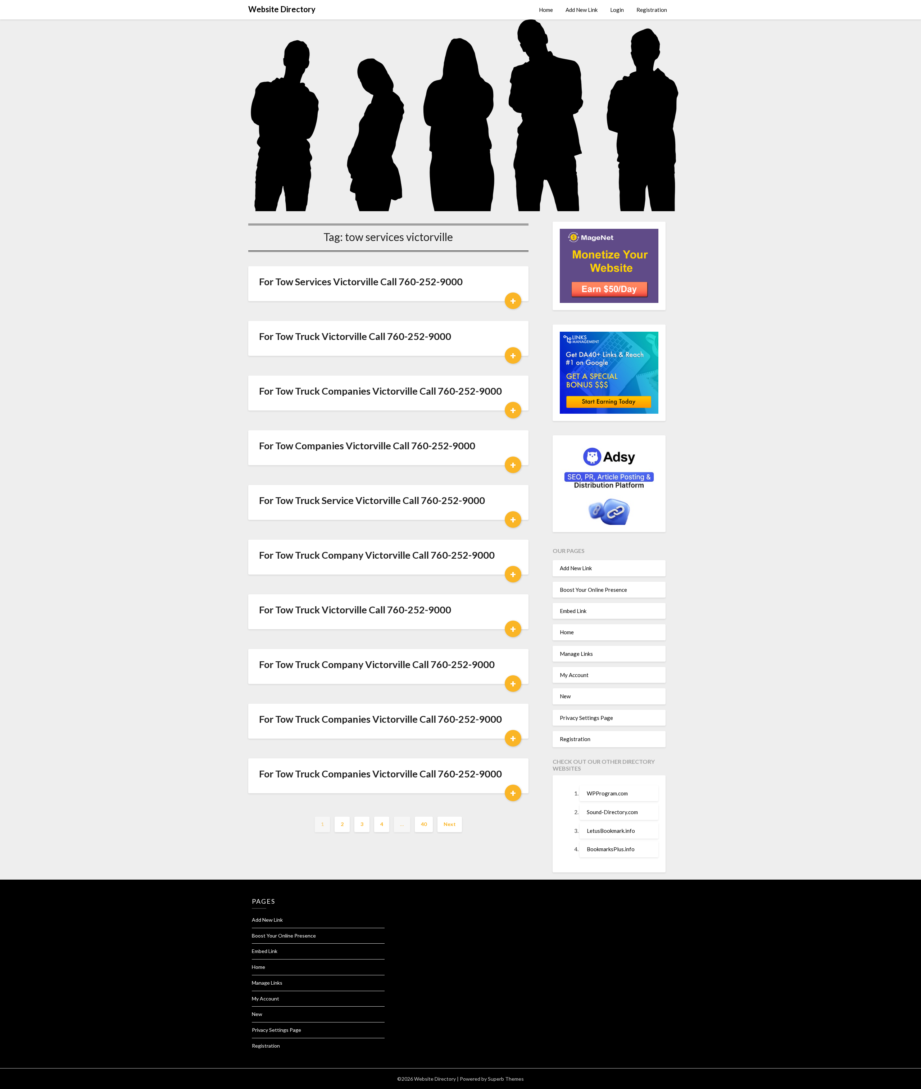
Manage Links (576, 653)
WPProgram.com (607, 793)
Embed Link (573, 611)
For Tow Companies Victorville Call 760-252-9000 (367, 446)
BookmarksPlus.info (611, 849)
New (565, 696)
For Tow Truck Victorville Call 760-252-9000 (355, 336)
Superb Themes (506, 1079)
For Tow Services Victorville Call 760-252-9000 (361, 281)
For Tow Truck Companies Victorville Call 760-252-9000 (380, 391)
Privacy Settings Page (586, 717)
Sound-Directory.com (612, 812)
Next (450, 824)
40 (424, 824)
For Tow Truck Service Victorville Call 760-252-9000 (372, 500)
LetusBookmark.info (611, 830)
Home (546, 9)
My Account (574, 675)
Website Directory (282, 9)
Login (617, 9)
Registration (651, 9)
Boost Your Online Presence (593, 589)
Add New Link (582, 9)
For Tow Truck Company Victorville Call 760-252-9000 (377, 555)
